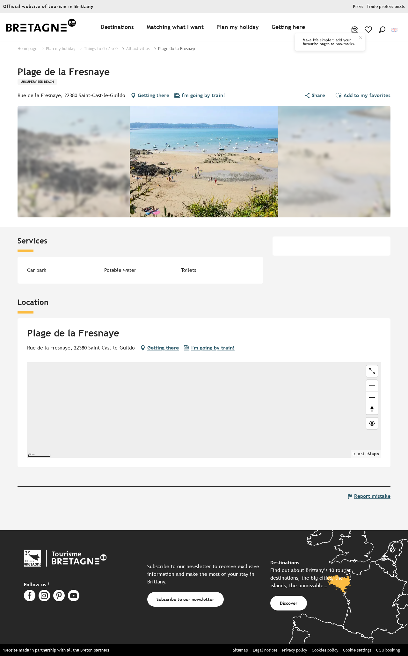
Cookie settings (357, 650)
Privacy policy (294, 650)
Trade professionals (386, 6)
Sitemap (240, 650)
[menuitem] (41, 27)
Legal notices (265, 650)
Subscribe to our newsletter (185, 599)
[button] (382, 29)
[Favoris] (369, 29)
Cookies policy (325, 650)
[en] (395, 30)
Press (358, 6)
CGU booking (388, 650)
